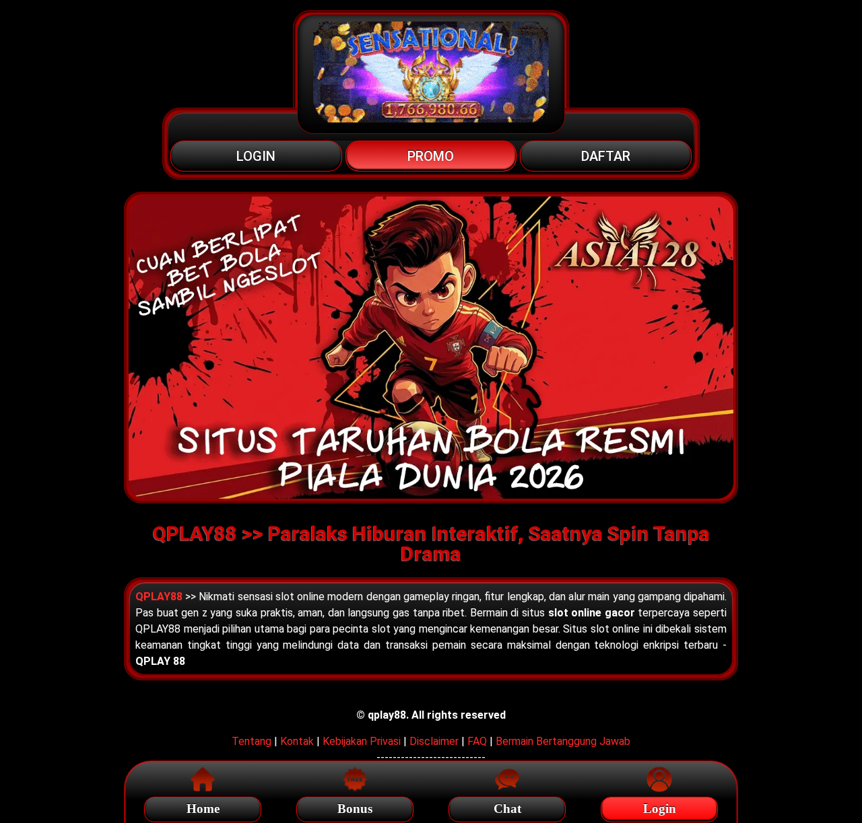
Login (659, 808)
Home (203, 808)
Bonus (354, 808)
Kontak (297, 741)
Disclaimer (434, 741)
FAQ (477, 741)
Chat (507, 808)
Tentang (251, 741)
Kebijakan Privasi (362, 741)
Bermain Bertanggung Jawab (563, 741)
